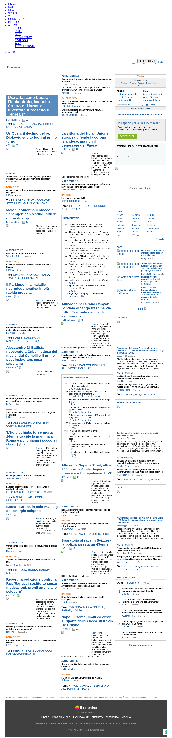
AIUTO (12, 52)
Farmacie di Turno (151, 100)
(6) (67, 195)
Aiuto (118, 723)
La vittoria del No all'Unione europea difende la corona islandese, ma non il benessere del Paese (85, 139)
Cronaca (12, 71)
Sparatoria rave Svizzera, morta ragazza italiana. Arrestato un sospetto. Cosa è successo (84, 584)
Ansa (8, 296)
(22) (14, 324)
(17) (70, 507)
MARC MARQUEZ (131, 567)
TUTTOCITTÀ (112, 717)
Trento (150, 222)
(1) (12, 261)
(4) (125, 545)
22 (27, 120)
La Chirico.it (13, 564)
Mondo (31, 71)
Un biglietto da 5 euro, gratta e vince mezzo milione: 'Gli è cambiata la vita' (137, 377)
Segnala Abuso (130, 723)
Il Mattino (10, 595)
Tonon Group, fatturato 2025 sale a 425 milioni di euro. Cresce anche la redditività (90, 249)
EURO (153, 395)
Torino (140, 86)
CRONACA (122, 318)
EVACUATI (85, 368)
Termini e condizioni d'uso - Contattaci (140, 114)
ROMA (29, 497)
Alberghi (132, 94)
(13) (70, 181)
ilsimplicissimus (70, 200)
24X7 (18, 43)
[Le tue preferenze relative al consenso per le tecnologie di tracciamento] (166, 732)
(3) (67, 674)
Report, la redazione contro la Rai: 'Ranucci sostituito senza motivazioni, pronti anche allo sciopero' (31, 585)
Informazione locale (138, 71)
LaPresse (10, 333)
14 (23, 444)
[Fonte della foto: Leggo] (128, 253)
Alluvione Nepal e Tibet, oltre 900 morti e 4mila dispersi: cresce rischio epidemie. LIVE (86, 469)
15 (22, 595)
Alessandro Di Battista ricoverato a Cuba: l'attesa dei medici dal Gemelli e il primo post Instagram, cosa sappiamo (31, 355)
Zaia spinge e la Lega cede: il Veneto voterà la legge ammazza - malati (90, 416)
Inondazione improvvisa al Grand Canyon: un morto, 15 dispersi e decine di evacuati (86, 356)
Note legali (63, 723)
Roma (119, 218)
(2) (12, 556)
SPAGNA (19, 274)
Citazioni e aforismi (140, 645)
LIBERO (45, 717)
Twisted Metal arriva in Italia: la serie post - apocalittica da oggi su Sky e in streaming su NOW (138, 463)
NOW (147, 480)
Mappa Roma (149, 105)
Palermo (156, 83)
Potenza (151, 225)
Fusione (52, 723)
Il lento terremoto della (73, 198)
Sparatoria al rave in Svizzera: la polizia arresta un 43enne (86, 542)
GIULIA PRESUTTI (23, 653)
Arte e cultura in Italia (140, 108)
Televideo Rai (12, 256)
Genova (141, 83)
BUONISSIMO (23, 37)
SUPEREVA (97, 717)
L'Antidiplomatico (72, 106)
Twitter (130, 157)
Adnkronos (67, 93)
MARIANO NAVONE (35, 203)
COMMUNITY (16, 19)
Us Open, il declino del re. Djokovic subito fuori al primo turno (31, 137)
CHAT (18, 31)
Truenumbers (69, 114)
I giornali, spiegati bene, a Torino (84, 431)
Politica (39, 71)
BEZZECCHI (134, 570)
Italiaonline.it (41, 723)
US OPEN (19, 200)
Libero (12, 4)
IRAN (33, 123)
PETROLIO (20, 569)
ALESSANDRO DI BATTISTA (31, 422)
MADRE (18, 497)
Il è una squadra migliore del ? (81, 678)
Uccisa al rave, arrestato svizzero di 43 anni (89, 280)
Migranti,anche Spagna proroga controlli (25, 253)
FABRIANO (128, 395)
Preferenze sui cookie (103, 723)
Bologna (124, 83)
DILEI (18, 34)
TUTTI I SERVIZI (25, 46)
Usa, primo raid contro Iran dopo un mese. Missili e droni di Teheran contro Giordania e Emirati (86, 88)
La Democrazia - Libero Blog (23, 491)
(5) (12, 187)
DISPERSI (98, 365)
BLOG (18, 28)
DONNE (39, 497)
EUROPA (45, 569)
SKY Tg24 (66, 477)
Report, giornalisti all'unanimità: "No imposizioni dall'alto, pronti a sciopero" (29, 628)
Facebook (121, 157)
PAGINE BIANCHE (61, 717)
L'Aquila (135, 235)
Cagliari (150, 218)
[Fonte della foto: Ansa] (128, 280)
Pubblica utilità (124, 100)
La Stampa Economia (82, 253)
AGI (8, 145)
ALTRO (12, 25)
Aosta (149, 232)
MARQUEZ (145, 567)
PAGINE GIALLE (81, 717)
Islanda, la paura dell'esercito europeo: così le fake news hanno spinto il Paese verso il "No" (85, 185)
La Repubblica (13, 120)
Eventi (120, 97)
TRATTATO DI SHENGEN (22, 277)
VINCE (137, 395)
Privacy (73, 723)
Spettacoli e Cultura (54, 71)
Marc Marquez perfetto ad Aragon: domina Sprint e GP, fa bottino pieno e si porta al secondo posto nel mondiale (140, 520)
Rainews (10, 551)
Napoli (148, 83)
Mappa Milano (124, 105)
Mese (146, 582)
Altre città (160, 239)
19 (18, 296)
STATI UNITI (20, 123)
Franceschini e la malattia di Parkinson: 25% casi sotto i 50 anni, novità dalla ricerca (29, 329)
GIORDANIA (24, 126)
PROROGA (33, 274)
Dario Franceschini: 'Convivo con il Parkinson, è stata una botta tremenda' (140, 600)
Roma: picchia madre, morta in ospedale (25, 475)
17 (27, 222)
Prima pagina (13, 67)
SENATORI (33, 341)
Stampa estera (157, 71)
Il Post (10, 195)
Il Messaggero (123, 390)
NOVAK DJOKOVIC (39, 200)
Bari (119, 235)
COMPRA (145, 395)
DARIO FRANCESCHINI (28, 337)
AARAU (66, 610)
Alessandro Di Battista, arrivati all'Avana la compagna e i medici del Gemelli (142, 590)
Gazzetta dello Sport (126, 553)
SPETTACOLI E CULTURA (129, 402)
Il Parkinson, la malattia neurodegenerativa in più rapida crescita (27, 288)
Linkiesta (65, 149)
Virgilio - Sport (123, 562)
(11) (13, 637)
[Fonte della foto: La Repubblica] (128, 266)
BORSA (33, 569)
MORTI (83, 533)
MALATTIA (12, 341)
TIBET (107, 533)
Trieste (135, 232)
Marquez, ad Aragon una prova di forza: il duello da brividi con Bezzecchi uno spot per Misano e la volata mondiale (139, 559)
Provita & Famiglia (80, 412)
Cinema (129, 97)
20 (77, 629)
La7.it (8, 404)
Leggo (65, 84)
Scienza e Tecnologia (81, 71)
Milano (120, 215)
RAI (8, 653)
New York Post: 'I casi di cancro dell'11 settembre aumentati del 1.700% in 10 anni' (88, 273)
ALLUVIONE (69, 368)
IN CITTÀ (13, 22)
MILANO (11, 572)
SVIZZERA (75, 607)
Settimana (133, 582)
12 (77, 149)
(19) (14, 623)
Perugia (150, 215)
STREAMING (156, 480)
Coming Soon (123, 466)
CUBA (10, 425)
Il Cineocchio (123, 475)
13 (82, 320)
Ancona (135, 228)
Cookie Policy (85, 723)
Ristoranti (122, 94)
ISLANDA (74, 206)
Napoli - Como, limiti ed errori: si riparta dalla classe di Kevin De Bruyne (87, 621)
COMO (84, 685)
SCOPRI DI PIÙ (127, 136)
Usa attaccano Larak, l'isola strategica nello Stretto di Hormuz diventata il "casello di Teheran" (29, 105)
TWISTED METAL (131, 480)
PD (23, 341)
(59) (70, 76)
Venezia (120, 228)
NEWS (12, 10)
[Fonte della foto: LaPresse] (128, 293)
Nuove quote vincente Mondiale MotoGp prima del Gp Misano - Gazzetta (139, 549)
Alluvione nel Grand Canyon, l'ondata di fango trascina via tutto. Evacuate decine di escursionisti (86, 310)
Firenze (133, 83)
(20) (70, 661)
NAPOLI (73, 685)
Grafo (160, 62)
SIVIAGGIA (21, 40)
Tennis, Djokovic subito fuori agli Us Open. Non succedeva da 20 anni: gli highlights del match (28, 177)
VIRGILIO (126, 717)
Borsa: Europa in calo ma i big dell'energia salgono (32, 509)
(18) (14, 472)
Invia (140, 157)
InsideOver (67, 528)
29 (17, 145)
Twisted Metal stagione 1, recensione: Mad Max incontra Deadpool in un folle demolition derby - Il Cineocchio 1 (140, 471)
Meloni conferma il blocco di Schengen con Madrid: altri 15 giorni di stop (31, 214)
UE (83, 206)
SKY (141, 480)
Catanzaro (137, 225)
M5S (29, 425)
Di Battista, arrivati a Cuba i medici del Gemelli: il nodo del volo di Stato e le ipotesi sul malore (32, 400)
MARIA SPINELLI (93, 607)
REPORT (18, 650)
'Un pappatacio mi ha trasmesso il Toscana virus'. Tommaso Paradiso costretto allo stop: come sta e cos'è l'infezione (89, 234)
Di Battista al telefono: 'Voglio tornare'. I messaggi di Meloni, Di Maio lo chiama (86, 225)
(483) (69, 98)
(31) (14, 173)
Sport (66, 71)
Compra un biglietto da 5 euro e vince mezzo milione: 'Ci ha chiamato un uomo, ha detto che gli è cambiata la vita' (140, 350)
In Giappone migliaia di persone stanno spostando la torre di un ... (87, 445)
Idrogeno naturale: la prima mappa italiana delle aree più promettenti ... (88, 392)
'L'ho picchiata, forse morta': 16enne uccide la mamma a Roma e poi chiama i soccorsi (31, 436)
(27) (14, 250)
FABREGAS (81, 688)
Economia (22, 71)
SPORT (12, 13)
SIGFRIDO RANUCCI (39, 650)
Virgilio (140, 76)
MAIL (11, 7)
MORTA (77, 610)
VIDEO (12, 16)
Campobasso (153, 228)
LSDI (9, 645)
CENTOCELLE (15, 500)
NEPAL (73, 533)
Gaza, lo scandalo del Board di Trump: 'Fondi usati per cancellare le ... (89, 385)
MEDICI (20, 425)
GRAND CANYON (80, 365)
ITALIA (45, 274)
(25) (14, 395)
